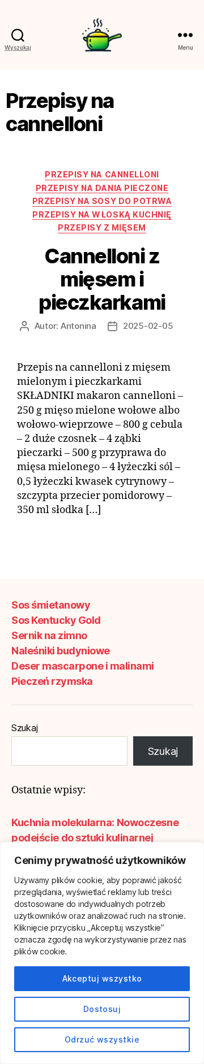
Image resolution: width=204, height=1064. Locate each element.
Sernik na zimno (49, 635)
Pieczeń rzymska (52, 681)
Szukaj (24, 727)
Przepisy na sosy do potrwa (102, 201)
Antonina (78, 325)
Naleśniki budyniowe (60, 651)
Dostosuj (102, 1009)
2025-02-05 (148, 325)
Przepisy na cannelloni (102, 174)
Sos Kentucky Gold (56, 620)
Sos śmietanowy (50, 605)
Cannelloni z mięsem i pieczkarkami (102, 279)
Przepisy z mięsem (102, 227)
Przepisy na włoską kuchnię (101, 214)
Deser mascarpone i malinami (82, 666)
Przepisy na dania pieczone (102, 188)
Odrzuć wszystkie (102, 1039)
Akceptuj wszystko (102, 978)
